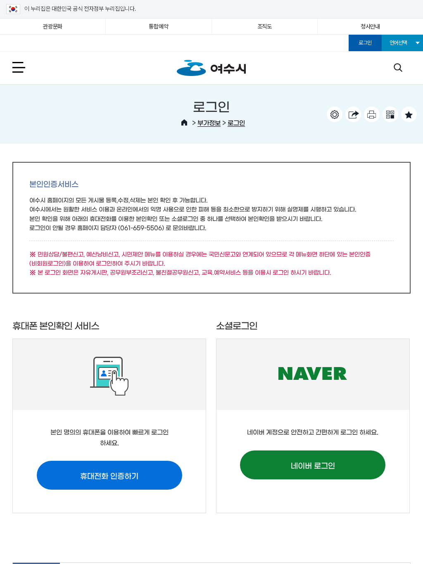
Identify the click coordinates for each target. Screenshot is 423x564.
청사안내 (370, 26)
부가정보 (209, 122)
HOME (184, 122)
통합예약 (158, 26)
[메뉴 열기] (27, 67)
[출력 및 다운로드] (372, 114)
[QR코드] (390, 114)
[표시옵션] (334, 114)
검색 (398, 67)
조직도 (264, 26)
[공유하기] (353, 114)
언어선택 (398, 43)
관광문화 (52, 26)
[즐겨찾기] (409, 114)
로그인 (365, 43)
